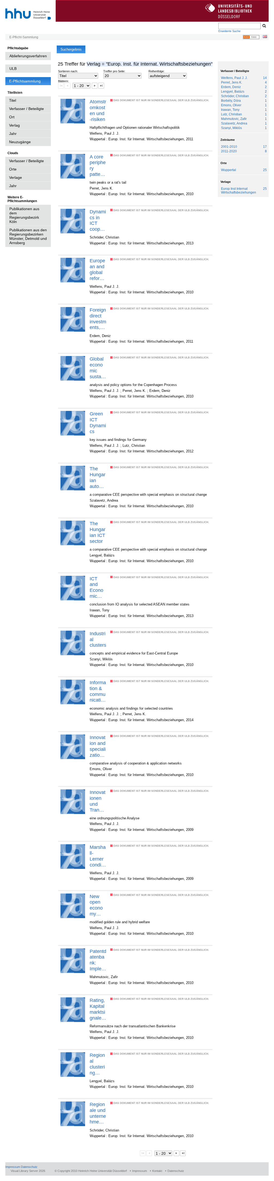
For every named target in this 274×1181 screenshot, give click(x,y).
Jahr (13, 133)
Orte (13, 169)
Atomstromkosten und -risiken (98, 110)
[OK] (264, 26)
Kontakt (157, 1170)
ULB (13, 68)
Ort (11, 117)
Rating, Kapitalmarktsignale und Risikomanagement (97, 1009)
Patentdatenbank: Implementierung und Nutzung (98, 960)
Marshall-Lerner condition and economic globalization (98, 856)
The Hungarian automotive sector (98, 477)
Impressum (12, 1166)
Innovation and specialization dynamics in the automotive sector (98, 746)
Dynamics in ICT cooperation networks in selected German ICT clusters (98, 220)
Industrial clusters (98, 639)
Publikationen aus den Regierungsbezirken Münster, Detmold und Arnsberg (28, 236)
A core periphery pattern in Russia (98, 165)
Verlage (15, 177)
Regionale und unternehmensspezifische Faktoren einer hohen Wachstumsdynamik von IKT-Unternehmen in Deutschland (98, 1113)
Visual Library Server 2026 (28, 1170)
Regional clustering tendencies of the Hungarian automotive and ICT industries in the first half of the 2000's (98, 1064)
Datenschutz (29, 1166)
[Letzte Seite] (101, 85)
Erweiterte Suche (229, 31)
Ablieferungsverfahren (28, 56)
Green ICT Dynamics (98, 422)
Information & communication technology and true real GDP (98, 691)
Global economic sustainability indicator (98, 368)
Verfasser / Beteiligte (26, 109)
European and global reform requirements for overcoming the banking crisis (97, 269)
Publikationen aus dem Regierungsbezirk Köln (24, 215)
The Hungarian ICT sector (97, 532)
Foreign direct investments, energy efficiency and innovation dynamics (98, 319)
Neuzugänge (20, 142)
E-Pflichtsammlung (25, 81)
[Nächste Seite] (94, 85)
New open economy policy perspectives (97, 905)
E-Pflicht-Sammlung (23, 37)
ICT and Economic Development (97, 587)
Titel (12, 100)
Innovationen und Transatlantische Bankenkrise (98, 801)
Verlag (14, 125)
